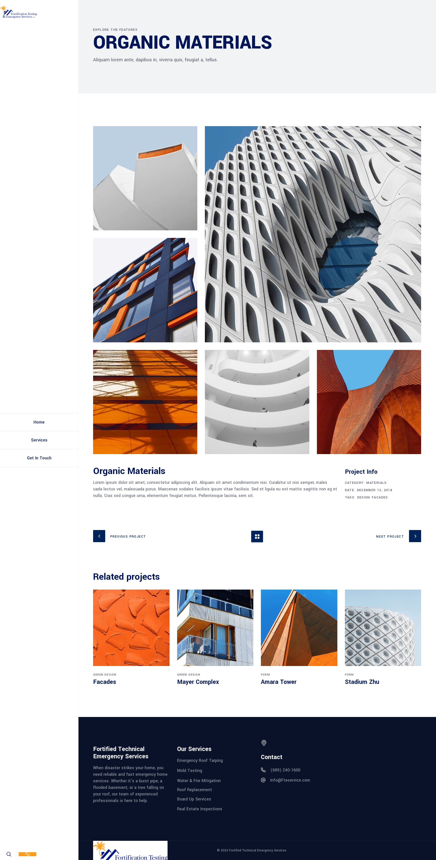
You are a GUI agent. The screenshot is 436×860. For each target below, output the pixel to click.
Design (363, 497)
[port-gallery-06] (145, 178)
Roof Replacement (194, 790)
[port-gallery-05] (313, 234)
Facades (380, 497)
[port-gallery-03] (145, 290)
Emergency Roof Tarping (200, 760)
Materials (376, 483)
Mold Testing (189, 770)
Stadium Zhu (362, 682)
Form (265, 675)
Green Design (104, 675)
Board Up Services (194, 799)
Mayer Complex (198, 682)
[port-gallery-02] (257, 402)
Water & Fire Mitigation (199, 780)
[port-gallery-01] (145, 402)
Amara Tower (278, 682)
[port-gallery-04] (369, 402)
